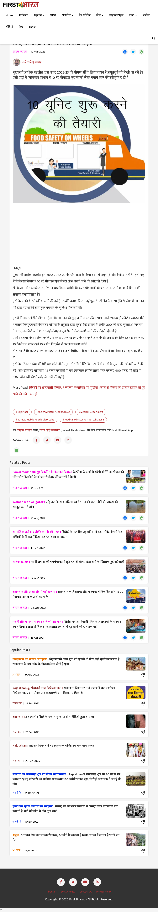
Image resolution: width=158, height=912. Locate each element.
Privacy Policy (103, 891)
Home (9, 15)
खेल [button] (98, 15)
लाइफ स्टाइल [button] (116, 15)
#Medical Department (90, 412)
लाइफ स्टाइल (25, 430)
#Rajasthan (22, 412)
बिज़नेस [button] (38, 15)
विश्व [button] (21, 27)
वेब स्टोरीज (85, 15)
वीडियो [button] (9, 27)
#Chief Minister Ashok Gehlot (53, 412)
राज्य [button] (132, 15)
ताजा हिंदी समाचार (50, 430)
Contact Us (86, 891)
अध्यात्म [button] (33, 27)
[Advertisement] (79, 234)
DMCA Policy (68, 891)
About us (52, 891)
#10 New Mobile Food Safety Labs (35, 419)
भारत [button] (53, 15)
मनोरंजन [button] (23, 15)
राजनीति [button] (66, 15)
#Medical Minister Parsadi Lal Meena (83, 419)
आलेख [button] (146, 15)
